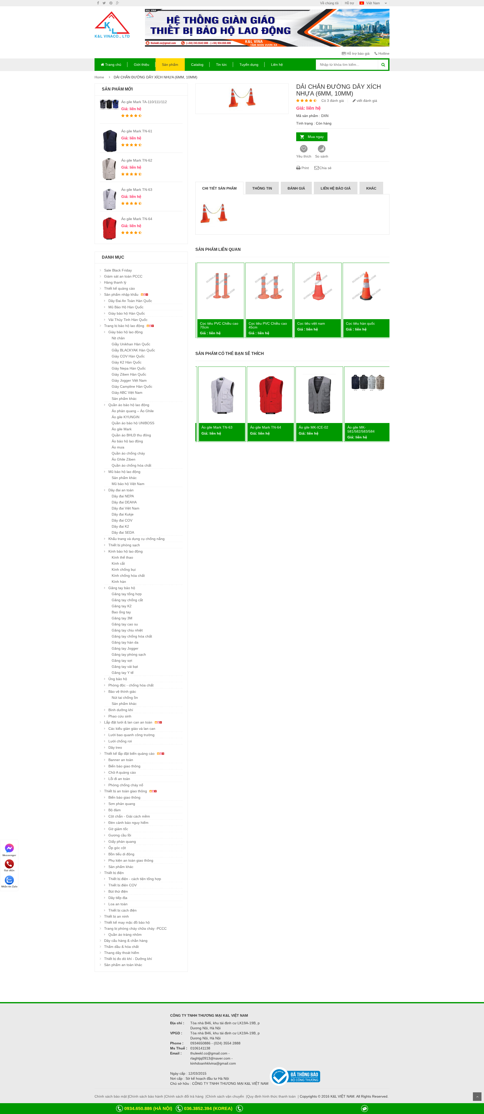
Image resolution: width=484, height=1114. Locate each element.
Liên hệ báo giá (336, 188)
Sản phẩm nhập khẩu (121, 294)
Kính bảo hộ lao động (125, 551)
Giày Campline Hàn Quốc (132, 386)
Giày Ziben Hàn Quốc (129, 374)
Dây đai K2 (120, 526)
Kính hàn (119, 582)
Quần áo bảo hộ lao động (128, 405)
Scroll (477, 1096)
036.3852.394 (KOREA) (208, 1108)
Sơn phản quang (121, 804)
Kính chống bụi (124, 569)
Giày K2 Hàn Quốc (126, 362)
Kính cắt (118, 563)
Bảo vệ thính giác (122, 691)
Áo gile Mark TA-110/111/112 (144, 102)
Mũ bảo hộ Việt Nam (128, 484)
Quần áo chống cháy (128, 453)
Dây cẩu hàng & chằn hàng (125, 941)
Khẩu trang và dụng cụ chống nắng (136, 539)
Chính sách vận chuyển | (226, 1096)
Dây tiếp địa (117, 898)
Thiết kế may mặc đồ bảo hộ (127, 922)
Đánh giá (296, 188)
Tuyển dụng (248, 65)
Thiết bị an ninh (116, 916)
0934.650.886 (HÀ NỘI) (148, 1108)
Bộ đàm (114, 810)
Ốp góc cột (117, 848)
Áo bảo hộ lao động (127, 441)
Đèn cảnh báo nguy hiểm (128, 823)
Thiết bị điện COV (122, 885)
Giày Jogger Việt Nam (129, 380)
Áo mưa (118, 447)
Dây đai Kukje (123, 514)
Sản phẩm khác (124, 399)
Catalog (197, 65)
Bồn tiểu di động (121, 854)
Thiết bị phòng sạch (124, 545)
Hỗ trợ (349, 3)
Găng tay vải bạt (125, 667)
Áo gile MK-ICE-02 (311, 427)
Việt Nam (373, 3)
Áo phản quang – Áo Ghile (133, 411)
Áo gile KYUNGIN (125, 417)
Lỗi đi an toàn (119, 779)
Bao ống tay (121, 612)
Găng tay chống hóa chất (132, 636)
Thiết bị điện (114, 873)
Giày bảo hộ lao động (125, 332)
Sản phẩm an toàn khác (123, 965)
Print (304, 168)
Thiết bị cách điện (122, 910)
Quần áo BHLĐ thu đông (131, 435)
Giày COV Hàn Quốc (128, 356)
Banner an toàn (120, 760)
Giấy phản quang (122, 841)
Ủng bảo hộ (117, 679)
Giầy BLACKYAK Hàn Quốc (133, 350)
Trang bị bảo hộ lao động (124, 326)
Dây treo (115, 747)
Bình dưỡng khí (120, 710)
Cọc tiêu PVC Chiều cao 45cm (267, 325)
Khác (371, 188)
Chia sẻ (325, 168)
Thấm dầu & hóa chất (121, 947)
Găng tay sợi (122, 660)
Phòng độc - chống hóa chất (131, 685)
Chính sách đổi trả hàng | (185, 1096)
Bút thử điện (118, 891)
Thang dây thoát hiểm (121, 953)
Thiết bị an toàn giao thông (126, 791)
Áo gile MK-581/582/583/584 (358, 429)
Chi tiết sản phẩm (219, 188)
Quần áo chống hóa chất (131, 465)
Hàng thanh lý (115, 282)
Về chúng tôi (329, 3)
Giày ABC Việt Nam (127, 392)
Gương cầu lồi (119, 835)
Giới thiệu (141, 65)
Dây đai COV (122, 520)
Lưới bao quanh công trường (131, 735)
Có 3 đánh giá (332, 101)
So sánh (321, 156)
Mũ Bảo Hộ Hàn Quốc (125, 307)
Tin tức (221, 65)
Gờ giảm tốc (118, 829)
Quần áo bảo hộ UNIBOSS (133, 423)
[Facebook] (98, 3)
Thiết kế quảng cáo (119, 288)
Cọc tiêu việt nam (310, 323)
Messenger (9, 855)
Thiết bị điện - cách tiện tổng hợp (134, 879)
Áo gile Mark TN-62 (136, 160)
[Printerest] (110, 3)
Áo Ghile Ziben (123, 459)
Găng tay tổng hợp (127, 594)
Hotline (383, 53)
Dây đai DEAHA (124, 502)
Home (99, 77)
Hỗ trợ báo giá (358, 53)
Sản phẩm (170, 65)
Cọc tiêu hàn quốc (359, 323)
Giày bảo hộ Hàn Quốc (126, 313)
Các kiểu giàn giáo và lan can (131, 729)
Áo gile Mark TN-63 (136, 190)
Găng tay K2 (122, 606)
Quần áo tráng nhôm (125, 934)
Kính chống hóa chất (128, 576)
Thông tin (262, 188)
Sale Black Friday (118, 270)
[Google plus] (117, 3)
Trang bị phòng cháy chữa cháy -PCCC (135, 928)
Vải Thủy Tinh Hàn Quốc (127, 320)
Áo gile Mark (122, 429)
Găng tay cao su (125, 624)
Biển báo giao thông (124, 766)
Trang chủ (112, 65)
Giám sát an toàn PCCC (123, 276)
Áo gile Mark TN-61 (136, 131)
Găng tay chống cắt (127, 600)
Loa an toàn (118, 904)
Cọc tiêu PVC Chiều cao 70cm (218, 325)
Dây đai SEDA (123, 532)
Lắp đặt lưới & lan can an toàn (128, 722)
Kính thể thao (122, 557)
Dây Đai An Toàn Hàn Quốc (130, 301)
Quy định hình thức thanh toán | (273, 1096)
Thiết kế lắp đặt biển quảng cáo (130, 753)
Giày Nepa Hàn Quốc (129, 368)
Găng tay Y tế (123, 673)
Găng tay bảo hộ (121, 588)
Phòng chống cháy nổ (125, 785)
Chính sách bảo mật (111, 1096)
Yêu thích (303, 156)
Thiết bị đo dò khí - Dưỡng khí (128, 959)
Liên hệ (277, 65)
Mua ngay (316, 137)
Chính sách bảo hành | (147, 1096)
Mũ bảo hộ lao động (124, 472)
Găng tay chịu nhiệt (127, 630)
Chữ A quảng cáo (122, 772)
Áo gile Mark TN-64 (136, 219)
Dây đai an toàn (121, 490)
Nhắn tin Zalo (9, 886)
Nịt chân (118, 338)
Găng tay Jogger (125, 648)
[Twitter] (104, 3)
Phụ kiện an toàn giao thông (130, 860)
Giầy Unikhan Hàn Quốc (131, 344)
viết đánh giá (366, 101)
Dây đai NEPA (123, 496)
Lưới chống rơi (120, 741)
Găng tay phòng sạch (129, 654)
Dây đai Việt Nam (125, 508)
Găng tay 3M (122, 618)
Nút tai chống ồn (125, 698)
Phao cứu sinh (119, 716)
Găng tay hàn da (125, 642)
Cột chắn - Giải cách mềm (129, 816)
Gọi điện (9, 870)
